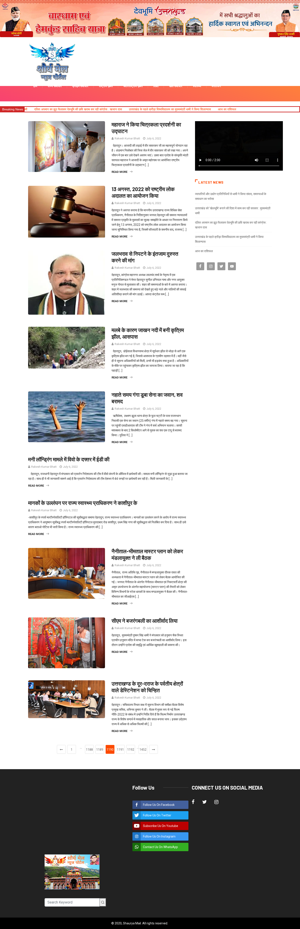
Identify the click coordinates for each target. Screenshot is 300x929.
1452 (142, 749)
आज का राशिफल (183, 109)
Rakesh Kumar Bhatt (127, 138)
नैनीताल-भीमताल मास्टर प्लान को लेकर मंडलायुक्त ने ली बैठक (147, 554)
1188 (89, 749)
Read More (119, 171)
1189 (99, 749)
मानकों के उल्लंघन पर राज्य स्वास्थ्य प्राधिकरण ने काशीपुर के (82, 503)
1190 (110, 749)
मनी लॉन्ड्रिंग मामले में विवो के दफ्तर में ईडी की (68, 459)
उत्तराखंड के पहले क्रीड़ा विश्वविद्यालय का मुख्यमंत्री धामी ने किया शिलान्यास (126, 109)
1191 (120, 749)
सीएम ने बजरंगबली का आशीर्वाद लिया (144, 620)
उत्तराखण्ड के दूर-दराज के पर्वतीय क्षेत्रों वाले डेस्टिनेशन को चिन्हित (147, 686)
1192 (130, 749)
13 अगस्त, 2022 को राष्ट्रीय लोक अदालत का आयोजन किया (143, 192)
